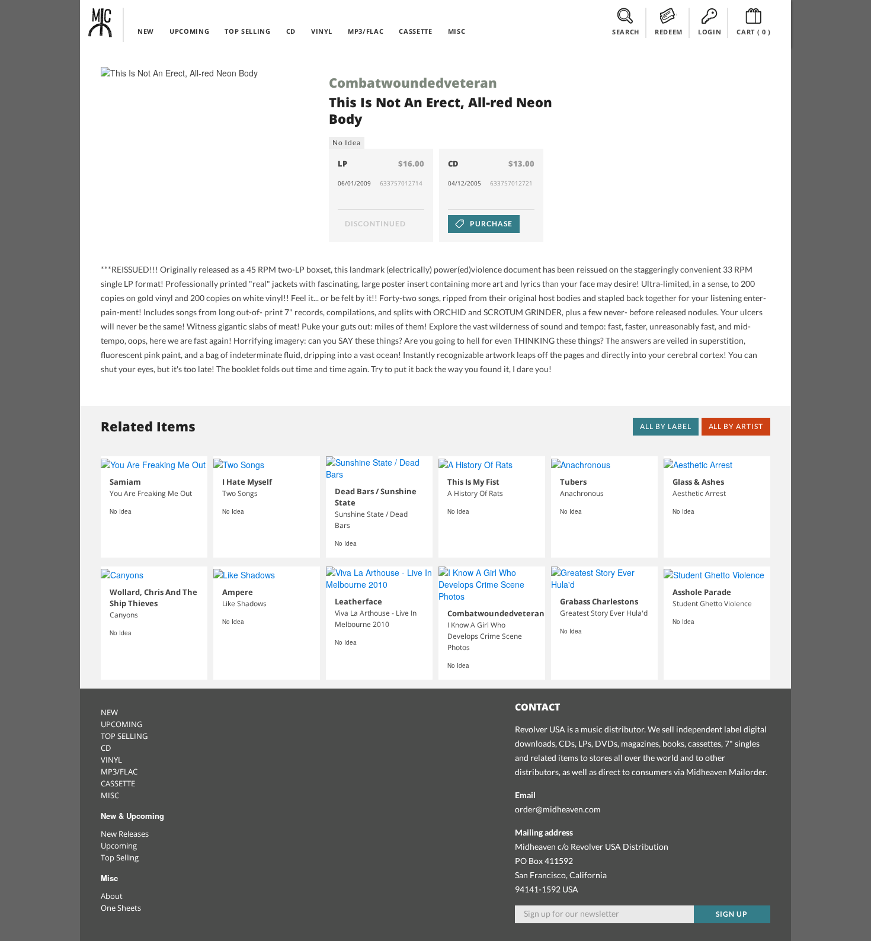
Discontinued (375, 223)
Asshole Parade (702, 592)
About (112, 896)
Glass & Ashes (698, 481)
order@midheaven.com (558, 809)
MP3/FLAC (365, 31)
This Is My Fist (473, 481)
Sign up (732, 914)
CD (291, 31)
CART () (753, 31)
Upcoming (119, 845)
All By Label (665, 426)
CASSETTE (415, 31)
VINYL (321, 31)
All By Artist (736, 426)
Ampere (237, 592)
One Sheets (121, 907)
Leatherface (358, 601)
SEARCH (625, 31)
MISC (457, 31)
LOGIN (709, 31)
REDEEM (669, 31)
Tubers (573, 481)
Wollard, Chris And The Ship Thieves (153, 598)
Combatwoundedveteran (413, 82)
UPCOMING (189, 31)
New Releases (125, 833)
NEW (145, 31)
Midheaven (101, 22)
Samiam (125, 481)
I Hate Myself (247, 481)
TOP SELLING (247, 31)
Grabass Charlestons (599, 601)
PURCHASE (490, 223)
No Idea (346, 142)
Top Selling (120, 857)
